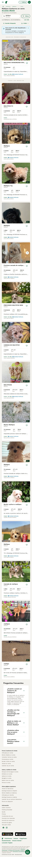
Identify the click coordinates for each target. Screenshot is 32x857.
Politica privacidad (7, 809)
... (18, 6)
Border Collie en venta (8, 761)
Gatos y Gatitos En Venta (9, 769)
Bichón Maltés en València (9, 793)
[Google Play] (7, 834)
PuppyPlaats (23, 838)
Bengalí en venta (6, 778)
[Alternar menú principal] (2, 2)
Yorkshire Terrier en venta (9, 757)
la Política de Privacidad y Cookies (16, 850)
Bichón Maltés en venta (8, 755)
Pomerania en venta (7, 759)
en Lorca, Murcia (8, 10)
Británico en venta (7, 774)
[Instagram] (6, 827)
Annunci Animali (16, 840)
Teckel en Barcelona (7, 788)
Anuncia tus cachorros (8, 820)
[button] (16, 252)
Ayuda (3, 812)
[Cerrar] (28, 28)
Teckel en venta (6, 763)
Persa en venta (6, 782)
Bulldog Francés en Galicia (9, 797)
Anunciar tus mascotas (8, 818)
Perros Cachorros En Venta (9, 750)
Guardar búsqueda (10, 23)
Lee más (26, 19)
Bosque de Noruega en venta (10, 772)
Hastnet (16, 838)
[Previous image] (4, 252)
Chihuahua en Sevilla (8, 795)
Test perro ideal (6, 824)
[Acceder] (29, 2)
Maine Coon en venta (8, 780)
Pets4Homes (8, 838)
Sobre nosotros (6, 807)
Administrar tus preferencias (19, 851)
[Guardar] (27, 63)
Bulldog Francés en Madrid (9, 790)
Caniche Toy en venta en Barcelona (12, 799)
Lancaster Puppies (7, 842)
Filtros (27, 16)
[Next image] (27, 252)
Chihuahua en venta (7, 753)
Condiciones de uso (7, 816)
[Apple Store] (20, 834)
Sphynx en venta (6, 776)
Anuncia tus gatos (7, 822)
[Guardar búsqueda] (27, 852)
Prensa (4, 814)
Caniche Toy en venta (8, 765)
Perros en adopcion (7, 801)
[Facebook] (3, 827)
